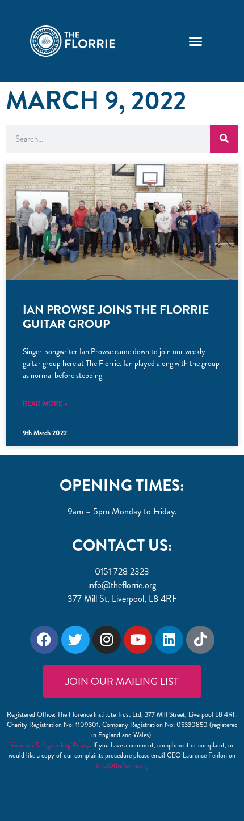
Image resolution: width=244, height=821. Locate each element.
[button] (195, 41)
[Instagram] (106, 640)
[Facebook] (44, 640)
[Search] (224, 139)
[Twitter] (75, 640)
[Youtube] (138, 640)
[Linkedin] (169, 640)
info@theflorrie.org (122, 765)
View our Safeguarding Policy (50, 745)
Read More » (45, 403)
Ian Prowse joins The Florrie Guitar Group (116, 317)
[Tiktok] (200, 640)
